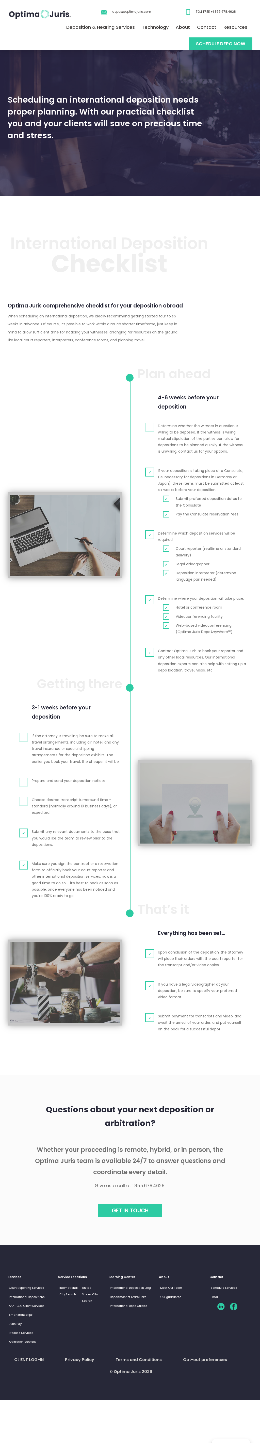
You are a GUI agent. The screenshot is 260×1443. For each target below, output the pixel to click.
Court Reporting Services (26, 1288)
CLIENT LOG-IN (29, 1360)
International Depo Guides (128, 1306)
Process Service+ (21, 1333)
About (183, 27)
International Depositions (27, 1297)
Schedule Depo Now (220, 43)
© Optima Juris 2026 (130, 1372)
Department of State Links (128, 1297)
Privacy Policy (79, 1360)
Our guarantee (170, 1297)
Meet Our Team (171, 1288)
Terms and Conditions (139, 1360)
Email (215, 1297)
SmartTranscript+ (21, 1315)
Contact (206, 27)
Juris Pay (15, 1324)
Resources (235, 27)
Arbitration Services (23, 1342)
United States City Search (90, 1294)
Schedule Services (224, 1288)
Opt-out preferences (205, 1360)
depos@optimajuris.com (131, 11)
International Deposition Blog (130, 1288)
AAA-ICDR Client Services (26, 1306)
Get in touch (130, 1210)
